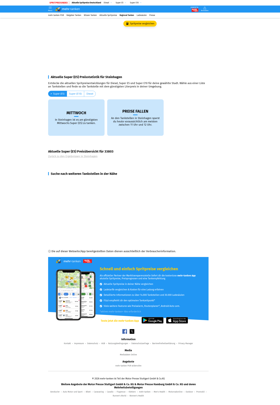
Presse (152, 15)
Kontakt (67, 343)
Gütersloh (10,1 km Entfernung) (70, 222)
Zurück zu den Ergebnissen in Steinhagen (73, 156)
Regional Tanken (127, 15)
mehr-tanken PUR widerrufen (128, 365)
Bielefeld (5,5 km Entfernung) (69, 180)
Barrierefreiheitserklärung (163, 343)
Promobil (200, 392)
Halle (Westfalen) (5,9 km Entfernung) (74, 185)
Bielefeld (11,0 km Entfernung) (69, 227)
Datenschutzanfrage (140, 343)
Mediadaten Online (128, 354)
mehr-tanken (144, 392)
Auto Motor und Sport (73, 392)
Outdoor (189, 392)
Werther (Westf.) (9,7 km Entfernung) (73, 217)
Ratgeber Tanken (73, 15)
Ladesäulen (142, 15)
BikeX (88, 392)
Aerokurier (55, 392)
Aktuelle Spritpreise (108, 15)
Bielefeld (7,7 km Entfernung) (69, 190)
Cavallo (110, 392)
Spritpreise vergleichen (142, 23)
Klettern (132, 392)
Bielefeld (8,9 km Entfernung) (69, 196)
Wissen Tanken (90, 15)
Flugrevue (121, 392)
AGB (103, 343)
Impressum (79, 343)
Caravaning (99, 392)
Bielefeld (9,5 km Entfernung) (69, 206)
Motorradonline (175, 392)
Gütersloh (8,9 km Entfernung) (69, 201)
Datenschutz (92, 343)
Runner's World (119, 396)
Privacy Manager (185, 343)
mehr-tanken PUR (56, 15)
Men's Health (159, 392)
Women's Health (137, 396)
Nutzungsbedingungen (118, 343)
